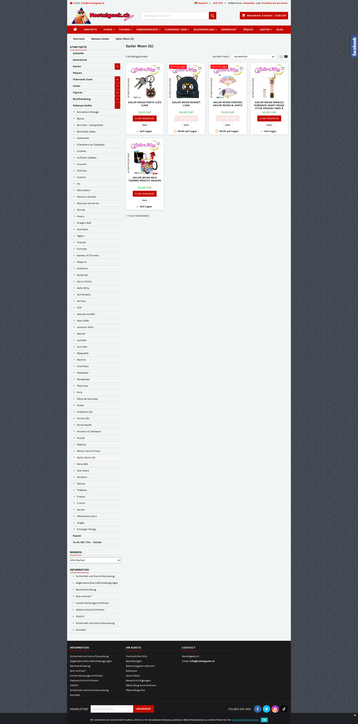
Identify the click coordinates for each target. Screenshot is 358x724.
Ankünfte (90, 29)
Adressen (131, 670)
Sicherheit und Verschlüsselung (94, 576)
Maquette (82, 353)
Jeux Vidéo (83, 320)
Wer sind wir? (83, 596)
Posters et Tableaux (89, 431)
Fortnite (82, 249)
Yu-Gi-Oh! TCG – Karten (87, 542)
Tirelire (81, 496)
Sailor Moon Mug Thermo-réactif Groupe (144, 179)
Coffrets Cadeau (86, 157)
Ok (264, 720)
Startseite (78, 47)
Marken (76, 552)
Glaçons (82, 262)
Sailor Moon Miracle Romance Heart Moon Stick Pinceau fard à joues (269, 107)
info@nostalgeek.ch (92, 3)
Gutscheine (133, 675)
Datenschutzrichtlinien (89, 609)
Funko (108, 29)
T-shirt (81, 503)
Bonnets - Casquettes (90, 125)
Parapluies (83, 379)
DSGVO (79, 616)
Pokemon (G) (84, 412)
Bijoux (80, 118)
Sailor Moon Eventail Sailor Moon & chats (228, 104)
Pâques (248, 29)
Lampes (82, 340)
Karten (265, 29)
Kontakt (80, 629)
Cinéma (81, 151)
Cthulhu (82, 170)
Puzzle (81, 438)
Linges (81, 522)
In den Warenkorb (144, 118)
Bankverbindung (85, 589)
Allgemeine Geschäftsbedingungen (96, 582)
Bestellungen (134, 661)
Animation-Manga (88, 112)
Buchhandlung (204, 29)
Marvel (81, 333)
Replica (81, 444)
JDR (79, 307)
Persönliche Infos (136, 656)
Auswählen (254, 57)
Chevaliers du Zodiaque (90, 144)
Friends (81, 242)
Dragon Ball (84, 222)
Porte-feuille (84, 425)
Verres (81, 509)
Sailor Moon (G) (86, 457)
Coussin (82, 164)
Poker (80, 405)
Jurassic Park (85, 327)
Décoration (83, 190)
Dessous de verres (88, 203)
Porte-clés (83, 418)
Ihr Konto (133, 647)
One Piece (83, 366)
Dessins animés (86, 196)
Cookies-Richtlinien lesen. (245, 720)
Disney (81, 209)
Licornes (82, 346)
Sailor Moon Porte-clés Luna (144, 104)
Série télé (82, 464)
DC (78, 183)
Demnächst (229, 29)
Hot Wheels (84, 294)
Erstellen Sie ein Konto (275, 3)
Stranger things (86, 529)
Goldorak (82, 275)
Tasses (81, 483)
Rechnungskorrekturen (140, 666)
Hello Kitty (83, 288)
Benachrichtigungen (138, 680)
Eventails (82, 229)
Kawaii (77, 535)
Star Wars (83, 470)
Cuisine (81, 177)
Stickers (82, 477)
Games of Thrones (88, 255)
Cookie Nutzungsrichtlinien (92, 603)
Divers (80, 216)
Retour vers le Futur (89, 451)
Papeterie (82, 372)
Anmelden (249, 3)
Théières (82, 490)
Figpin (80, 235)
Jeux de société (86, 314)
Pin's (80, 392)
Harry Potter (84, 281)
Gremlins (82, 268)
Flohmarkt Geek (176, 29)
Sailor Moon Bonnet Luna (186, 104)
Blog (280, 29)
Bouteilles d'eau (86, 131)
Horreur (81, 301)
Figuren (124, 29)
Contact (188, 647)
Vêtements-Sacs (87, 516)
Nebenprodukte (147, 29)
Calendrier (83, 138)
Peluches (82, 385)
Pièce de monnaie (87, 398)
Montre (81, 359)
